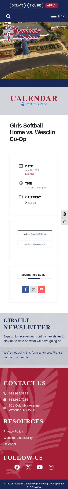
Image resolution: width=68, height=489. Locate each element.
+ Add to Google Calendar (35, 234)
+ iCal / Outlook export (34, 244)
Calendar (9, 444)
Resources (23, 421)
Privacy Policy (13, 431)
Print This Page (36, 104)
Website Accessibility (18, 438)
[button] (8, 16)
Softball (32, 203)
